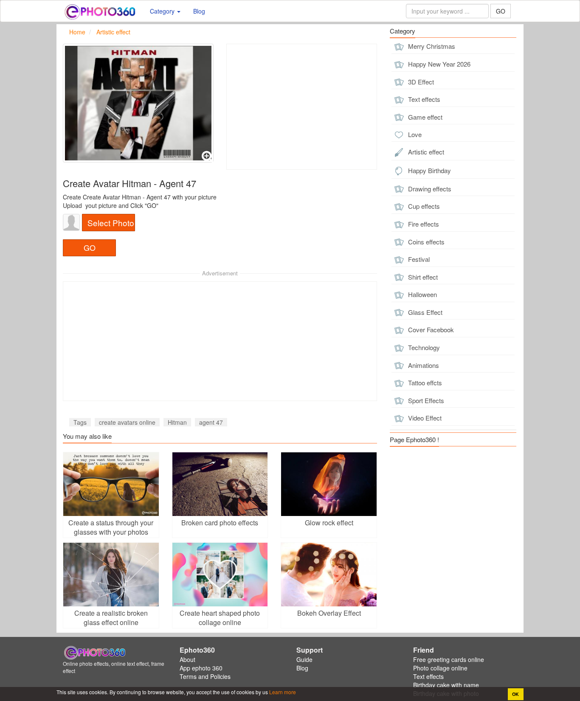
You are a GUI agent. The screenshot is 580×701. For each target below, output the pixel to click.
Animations (422, 365)
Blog (199, 11)
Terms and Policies (205, 676)
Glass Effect (424, 312)
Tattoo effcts (424, 382)
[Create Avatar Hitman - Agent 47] (138, 103)
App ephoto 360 (201, 668)
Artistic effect (425, 151)
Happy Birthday (428, 170)
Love (414, 134)
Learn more (282, 691)
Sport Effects (425, 400)
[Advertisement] (302, 106)
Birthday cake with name (446, 685)
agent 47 (211, 422)
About (187, 659)
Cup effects (423, 206)
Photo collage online (440, 668)
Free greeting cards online (448, 659)
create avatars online (127, 422)
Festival (418, 259)
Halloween (421, 294)
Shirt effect (422, 276)
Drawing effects (428, 188)
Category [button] (163, 11)
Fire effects (422, 223)
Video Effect (424, 417)
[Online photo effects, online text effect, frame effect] (100, 11)
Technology (423, 347)
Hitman (177, 422)
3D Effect (420, 81)
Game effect (424, 116)
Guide (304, 659)
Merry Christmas (430, 46)
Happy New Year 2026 (438, 63)
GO (500, 11)
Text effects (423, 99)
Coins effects (425, 241)
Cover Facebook (430, 329)
